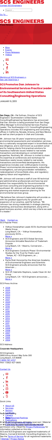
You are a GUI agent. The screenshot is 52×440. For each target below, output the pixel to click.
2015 (7, 314)
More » (8, 236)
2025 (7, 290)
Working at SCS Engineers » (13, 77)
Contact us (12, 220)
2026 (7, 288)
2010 (7, 326)
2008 (7, 330)
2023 (7, 295)
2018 (7, 307)
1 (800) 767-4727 (8, 360)
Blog (7, 47)
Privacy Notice (17, 439)
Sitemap (5, 439)
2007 (7, 333)
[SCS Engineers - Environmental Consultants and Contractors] (22, 3)
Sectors (9, 410)
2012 (7, 321)
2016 (7, 311)
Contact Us (5, 369)
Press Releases (12, 52)
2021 (7, 299)
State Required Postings (16, 418)
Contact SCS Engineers (11, 5)
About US (9, 406)
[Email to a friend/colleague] (7, 61)
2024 (7, 292)
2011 (7, 323)
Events (8, 50)
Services (9, 408)
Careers (9, 415)
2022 (7, 297)
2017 (7, 309)
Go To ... (4, 14)
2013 (7, 319)
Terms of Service (16, 436)
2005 (7, 338)
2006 (7, 335)
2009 (7, 328)
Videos (8, 55)
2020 (7, 302)
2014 (7, 316)
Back (3, 220)
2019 (7, 304)
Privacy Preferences (35, 427)
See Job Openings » (9, 79)
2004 (7, 340)
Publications (11, 420)
